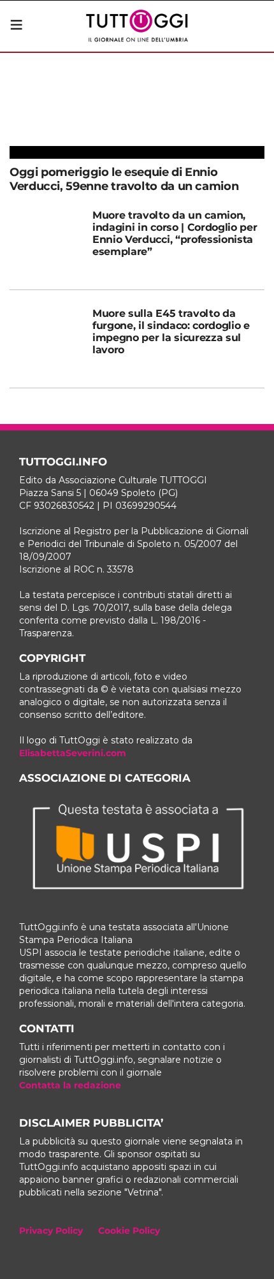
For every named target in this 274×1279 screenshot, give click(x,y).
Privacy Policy (51, 1230)
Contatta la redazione (70, 1085)
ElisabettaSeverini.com (72, 753)
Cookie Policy (129, 1230)
